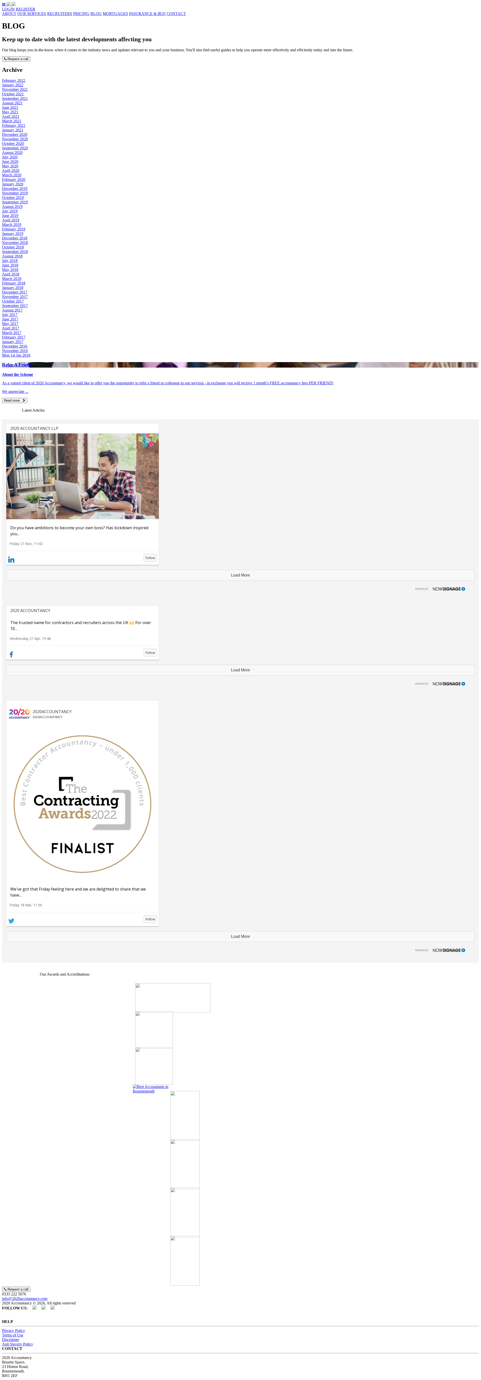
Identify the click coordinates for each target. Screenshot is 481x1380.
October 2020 (13, 143)
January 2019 (12, 233)
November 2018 (15, 242)
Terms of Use (12, 1335)
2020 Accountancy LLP (34, 428)
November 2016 (15, 351)
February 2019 (13, 229)
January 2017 (12, 342)
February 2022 (13, 80)
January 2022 (12, 85)
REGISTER (25, 9)
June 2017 (10, 319)
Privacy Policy (13, 1330)
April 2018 (10, 274)
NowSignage (438, 588)
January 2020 (12, 184)
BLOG (96, 14)
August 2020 (12, 152)
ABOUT (9, 14)
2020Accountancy (52, 711)
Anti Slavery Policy (17, 1344)
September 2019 (15, 202)
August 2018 (12, 256)
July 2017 (10, 315)
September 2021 (15, 98)
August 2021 (12, 103)
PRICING (81, 14)
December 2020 (14, 134)
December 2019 (14, 188)
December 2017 (14, 292)
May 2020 (10, 166)
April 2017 (10, 328)
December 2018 (14, 238)
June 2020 (10, 161)
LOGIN (8, 9)
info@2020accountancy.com (24, 1298)
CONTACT (176, 14)
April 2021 (10, 116)
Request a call (17, 59)
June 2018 (10, 265)
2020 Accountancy (30, 610)
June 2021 (10, 107)
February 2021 (13, 125)
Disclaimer (10, 1339)
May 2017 (10, 324)
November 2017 (15, 297)
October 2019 (13, 197)
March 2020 (11, 175)
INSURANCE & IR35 (147, 14)
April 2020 (10, 170)
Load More (240, 575)
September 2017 (15, 306)
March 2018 (11, 279)
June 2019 (10, 215)
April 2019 (10, 220)
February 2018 (13, 283)
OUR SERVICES (31, 14)
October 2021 (13, 94)
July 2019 (10, 211)
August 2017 (12, 310)
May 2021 (10, 112)
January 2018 (12, 288)
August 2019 (12, 206)
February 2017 (13, 337)
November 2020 (15, 139)
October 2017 (13, 301)
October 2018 (13, 247)
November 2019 (15, 193)
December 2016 (14, 346)
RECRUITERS (59, 14)
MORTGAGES (115, 14)
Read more (13, 400)
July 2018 (10, 260)
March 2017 (11, 333)
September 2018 (15, 251)
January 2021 (12, 130)
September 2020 (15, 148)
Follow (150, 558)
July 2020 (10, 157)
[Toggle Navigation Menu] (4, 5)
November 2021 (15, 89)
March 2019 (11, 224)
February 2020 (13, 179)
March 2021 (11, 121)
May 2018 (10, 269)
